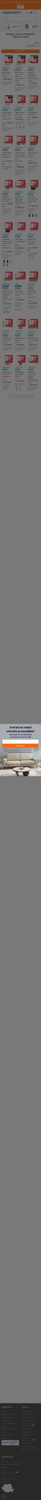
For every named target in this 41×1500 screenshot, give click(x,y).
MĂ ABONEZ (20, 745)
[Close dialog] (39, 725)
